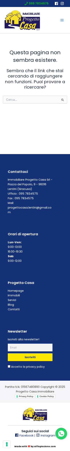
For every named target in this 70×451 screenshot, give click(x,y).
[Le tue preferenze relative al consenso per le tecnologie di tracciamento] (6, 444)
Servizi (12, 300)
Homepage (16, 291)
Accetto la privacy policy (27, 367)
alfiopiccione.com (45, 446)
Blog (11, 305)
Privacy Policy (26, 396)
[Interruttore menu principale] (62, 20)
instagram (47, 435)
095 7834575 (39, 3)
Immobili (14, 295)
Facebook (26, 435)
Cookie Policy (46, 396)
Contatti (14, 309)
